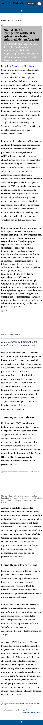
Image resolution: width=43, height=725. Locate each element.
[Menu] (3, 3)
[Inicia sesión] (39, 3)
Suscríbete (31, 3)
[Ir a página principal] (16, 3)
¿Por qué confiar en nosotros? (31, 712)
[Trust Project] (32, 710)
